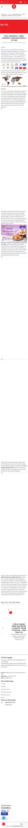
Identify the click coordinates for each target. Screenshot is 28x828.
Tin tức (9, 14)
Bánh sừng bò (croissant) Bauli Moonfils (11, 49)
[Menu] (2, 6)
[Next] (25, 628)
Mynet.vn (21, 826)
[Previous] (2, 628)
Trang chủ (3, 14)
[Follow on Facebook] (2, 808)
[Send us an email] (7, 808)
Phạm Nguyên (21, 42)
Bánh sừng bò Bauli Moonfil (7, 91)
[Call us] (9, 808)
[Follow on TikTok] (5, 808)
